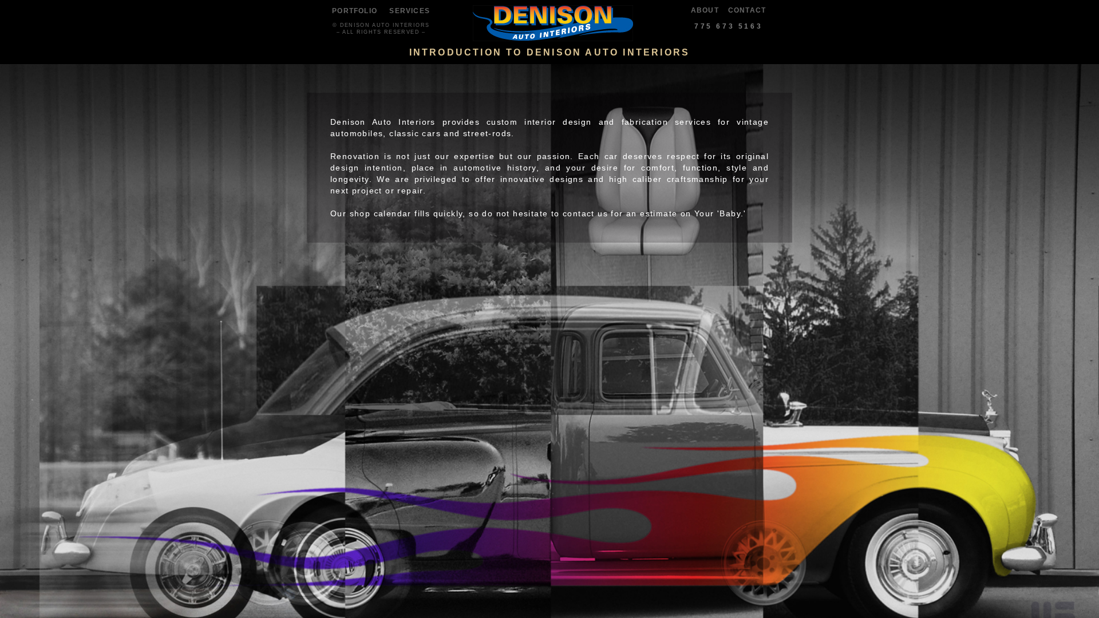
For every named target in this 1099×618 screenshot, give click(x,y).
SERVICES (409, 11)
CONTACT (747, 10)
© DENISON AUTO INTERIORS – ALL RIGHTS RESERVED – (381, 28)
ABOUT (705, 10)
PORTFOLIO (354, 11)
